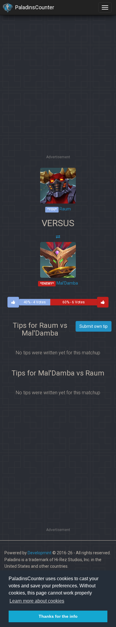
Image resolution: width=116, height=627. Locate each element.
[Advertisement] (58, 95)
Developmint (39, 552)
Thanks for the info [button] (58, 616)
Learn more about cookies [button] (37, 600)
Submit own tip (93, 326)
